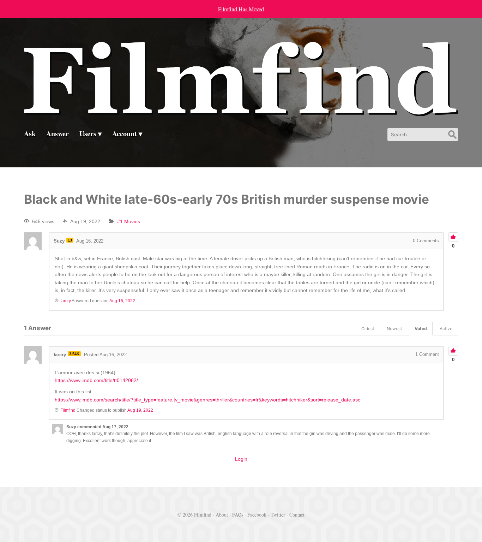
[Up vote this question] (453, 237)
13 (70, 240)
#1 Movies (128, 221)
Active (446, 328)
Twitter (278, 514)
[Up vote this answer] (453, 351)
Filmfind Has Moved (241, 9)
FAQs (237, 514)
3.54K (74, 354)
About (222, 514)
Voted (421, 328)
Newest (394, 328)
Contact (297, 514)
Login (241, 459)
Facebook (256, 514)
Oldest (367, 328)
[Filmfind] (241, 110)
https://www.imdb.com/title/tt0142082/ (96, 380)
